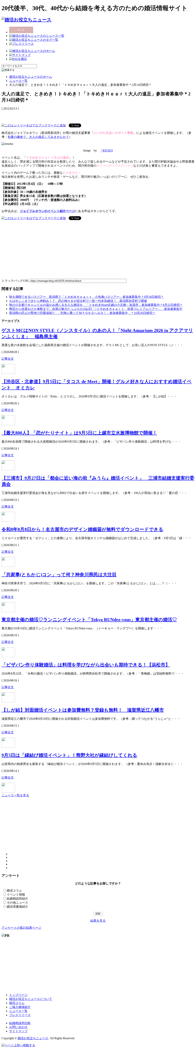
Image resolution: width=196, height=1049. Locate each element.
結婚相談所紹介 (17, 898)
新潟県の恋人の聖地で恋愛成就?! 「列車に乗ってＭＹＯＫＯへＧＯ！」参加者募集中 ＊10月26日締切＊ (82, 312)
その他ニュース (17, 902)
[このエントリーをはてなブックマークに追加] (34, 125)
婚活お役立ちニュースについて (30, 999)
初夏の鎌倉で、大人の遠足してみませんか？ (38, 136)
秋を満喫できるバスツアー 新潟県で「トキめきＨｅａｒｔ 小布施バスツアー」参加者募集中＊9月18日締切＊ (86, 296)
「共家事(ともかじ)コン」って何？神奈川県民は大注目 (59, 574)
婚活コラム (14, 890)
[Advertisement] (46, 114)
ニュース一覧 (18, 80)
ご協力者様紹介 (20, 1007)
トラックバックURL (15, 280)
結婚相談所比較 (20, 1023)
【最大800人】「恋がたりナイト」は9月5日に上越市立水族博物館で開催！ (79, 432)
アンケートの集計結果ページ (21, 927)
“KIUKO (107, 150)
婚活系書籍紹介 (17, 906)
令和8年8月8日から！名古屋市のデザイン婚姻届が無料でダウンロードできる (82, 529)
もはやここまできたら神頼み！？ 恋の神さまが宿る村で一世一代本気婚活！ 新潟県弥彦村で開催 (78, 300)
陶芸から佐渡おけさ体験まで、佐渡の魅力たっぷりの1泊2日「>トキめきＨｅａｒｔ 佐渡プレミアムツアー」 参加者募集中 (95, 308)
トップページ (18, 995)
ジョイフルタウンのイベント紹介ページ (47, 211)
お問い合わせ (18, 1027)
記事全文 (8, 358)
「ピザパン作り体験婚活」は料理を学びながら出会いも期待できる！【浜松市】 (86, 664)
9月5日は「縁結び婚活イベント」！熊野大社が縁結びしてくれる (69, 755)
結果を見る (98, 920)
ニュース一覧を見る (15, 795)
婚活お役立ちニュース (33, 1038)
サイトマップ (18, 1031)
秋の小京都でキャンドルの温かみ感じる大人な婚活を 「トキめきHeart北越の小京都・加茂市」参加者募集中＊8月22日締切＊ (96, 304)
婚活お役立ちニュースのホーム (30, 76)
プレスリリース (20, 1015)
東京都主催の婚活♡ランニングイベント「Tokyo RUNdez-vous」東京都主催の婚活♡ (89, 619)
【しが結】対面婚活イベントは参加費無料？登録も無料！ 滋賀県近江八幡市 (83, 710)
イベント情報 (16, 894)
